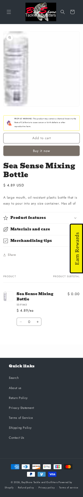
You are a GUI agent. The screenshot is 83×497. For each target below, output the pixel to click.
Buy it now (41, 150)
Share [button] (12, 254)
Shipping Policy (20, 427)
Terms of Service (21, 417)
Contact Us (16, 437)
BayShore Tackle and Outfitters (39, 482)
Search (14, 378)
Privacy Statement (21, 408)
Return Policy (18, 398)
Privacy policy (47, 487)
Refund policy (26, 487)
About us (15, 388)
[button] (9, 12)
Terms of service (68, 487)
